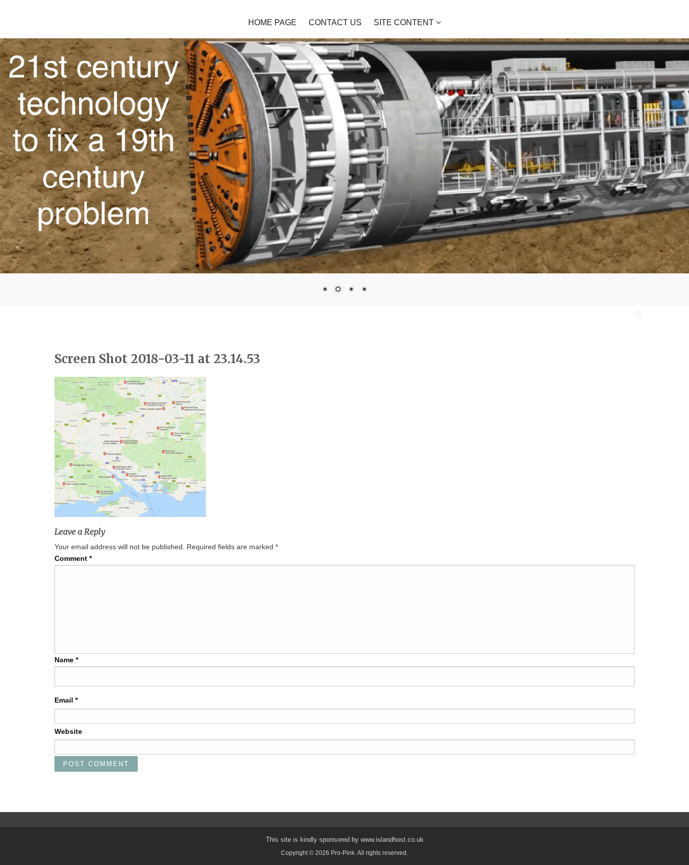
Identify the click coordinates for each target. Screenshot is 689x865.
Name (66, 660)
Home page (272, 23)
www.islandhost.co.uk (392, 839)
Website (68, 731)
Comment (73, 558)
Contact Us (335, 23)
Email (66, 700)
